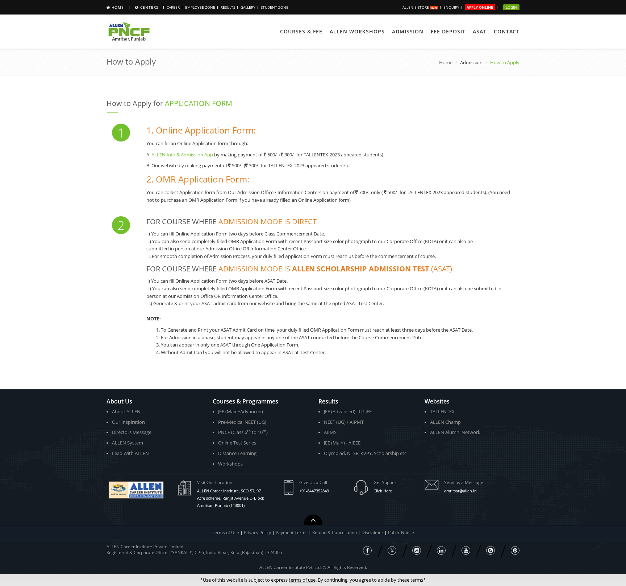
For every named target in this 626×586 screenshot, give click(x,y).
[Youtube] (466, 550)
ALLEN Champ (445, 422)
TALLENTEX (442, 411)
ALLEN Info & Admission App (182, 154)
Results (228, 7)
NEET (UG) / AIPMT (344, 422)
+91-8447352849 (314, 490)
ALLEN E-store (416, 7)
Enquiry (451, 7)
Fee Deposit (448, 31)
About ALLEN (126, 411)
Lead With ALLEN (130, 453)
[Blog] (490, 550)
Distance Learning (237, 453)
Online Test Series (237, 442)
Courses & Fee (301, 31)
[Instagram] (416, 550)
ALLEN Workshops (357, 31)
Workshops (230, 463)
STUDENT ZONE (274, 7)
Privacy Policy (257, 532)
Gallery (248, 7)
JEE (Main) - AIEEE (342, 442)
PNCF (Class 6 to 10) (243, 432)
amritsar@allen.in (460, 490)
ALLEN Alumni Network (455, 432)
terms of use (302, 580)
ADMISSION (407, 31)
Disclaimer (373, 532)
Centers (149, 7)
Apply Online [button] (480, 7)
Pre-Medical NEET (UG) (242, 422)
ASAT (480, 31)
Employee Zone (200, 7)
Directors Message (131, 432)
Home (118, 7)
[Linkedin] (441, 550)
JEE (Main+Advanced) (240, 411)
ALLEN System (127, 442)
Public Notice (401, 532)
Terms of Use (225, 532)
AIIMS (330, 432)
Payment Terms (292, 532)
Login (511, 7)
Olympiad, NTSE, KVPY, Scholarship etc (365, 453)
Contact (506, 31)
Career (173, 7)
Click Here (382, 490)
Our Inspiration (128, 422)
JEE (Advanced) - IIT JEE (348, 411)
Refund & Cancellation (335, 532)
